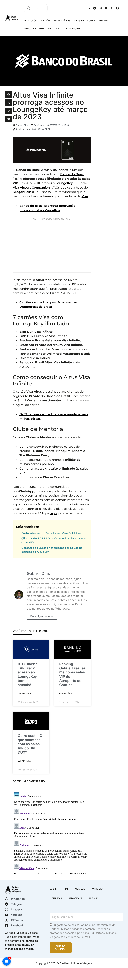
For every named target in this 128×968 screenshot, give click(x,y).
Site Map (57, 898)
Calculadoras (72, 28)
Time (66, 889)
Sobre (53, 889)
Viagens (103, 20)
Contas (91, 20)
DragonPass (22, 192)
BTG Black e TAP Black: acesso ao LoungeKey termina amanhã (28, 674)
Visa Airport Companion (31, 187)
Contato (80, 889)
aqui (53, 513)
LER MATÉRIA (24, 693)
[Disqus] (52, 832)
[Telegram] (95, 8)
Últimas (93, 898)
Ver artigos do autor (42, 616)
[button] (9, 94)
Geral (57, 28)
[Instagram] (100, 8)
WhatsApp (45, 28)
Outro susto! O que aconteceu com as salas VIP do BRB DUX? (30, 744)
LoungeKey (64, 183)
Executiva (30, 28)
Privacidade (75, 898)
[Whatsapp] (89, 8)
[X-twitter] (111, 8)
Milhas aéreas (62, 20)
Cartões (46, 20)
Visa (85, 196)
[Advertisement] (52, 247)
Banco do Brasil (72, 174)
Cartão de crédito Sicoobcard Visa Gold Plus (52, 533)
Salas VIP (79, 20)
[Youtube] (106, 8)
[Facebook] (117, 8)
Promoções (31, 20)
